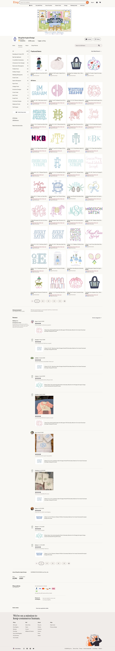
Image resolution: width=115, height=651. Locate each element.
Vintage (65, 5)
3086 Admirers (16, 120)
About (26, 45)
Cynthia (36, 394)
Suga (36, 321)
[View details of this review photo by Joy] (44, 443)
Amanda (36, 339)
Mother (36, 544)
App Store (17, 642)
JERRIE (36, 357)
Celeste (36, 376)
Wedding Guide (74, 5)
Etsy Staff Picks (39, 5)
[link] (32, 301)
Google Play (27, 642)
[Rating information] (19, 41)
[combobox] (52, 2)
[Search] (87, 2)
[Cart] (100, 2)
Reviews (20, 45)
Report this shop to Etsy (17, 125)
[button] (88, 39)
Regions (100, 648)
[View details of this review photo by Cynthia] (44, 405)
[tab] (21, 51)
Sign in (92, 2)
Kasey (36, 508)
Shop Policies (34, 45)
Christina (37, 470)
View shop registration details (42, 608)
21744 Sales (15, 118)
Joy (36, 432)
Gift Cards (82, 5)
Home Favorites (48, 5)
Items (14, 45)
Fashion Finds (58, 5)
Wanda (36, 526)
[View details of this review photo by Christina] (44, 481)
